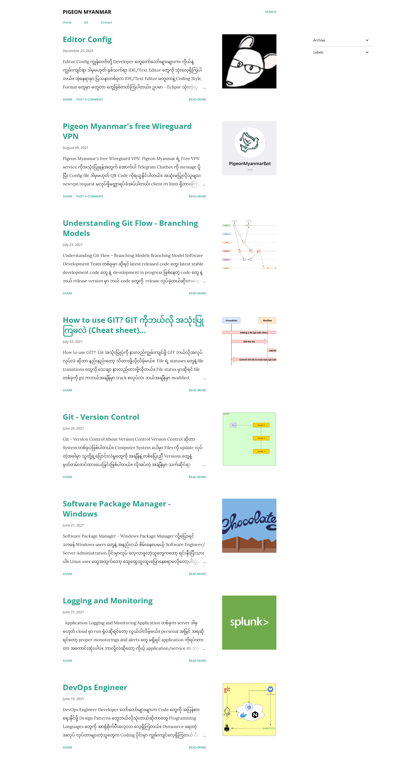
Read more (197, 99)
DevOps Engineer (95, 687)
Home (67, 22)
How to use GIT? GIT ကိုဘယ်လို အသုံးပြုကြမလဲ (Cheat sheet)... (133, 325)
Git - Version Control (101, 417)
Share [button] (67, 99)
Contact (106, 22)
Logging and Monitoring (108, 600)
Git (86, 22)
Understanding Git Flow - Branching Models (130, 228)
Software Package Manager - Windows (117, 508)
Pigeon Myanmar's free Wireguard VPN (127, 131)
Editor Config (87, 39)
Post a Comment (89, 99)
